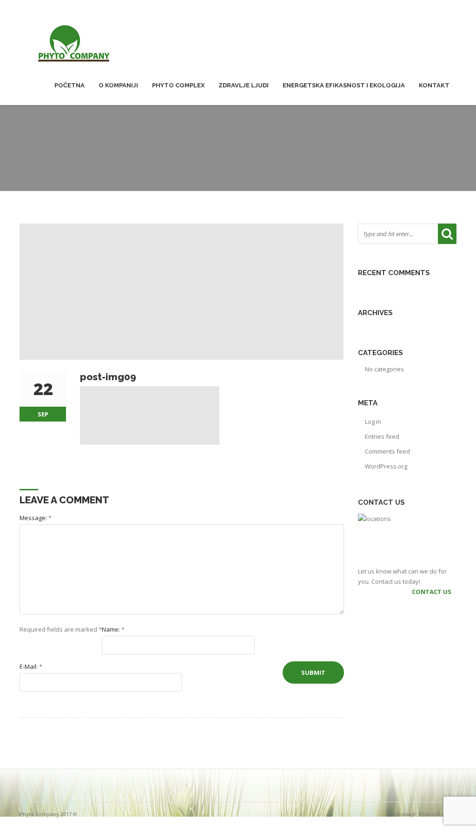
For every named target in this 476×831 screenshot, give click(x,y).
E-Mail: (31, 666)
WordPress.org (386, 466)
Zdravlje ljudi (243, 85)
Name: (113, 629)
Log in (373, 421)
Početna (69, 85)
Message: (36, 518)
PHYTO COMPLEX (178, 85)
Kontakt (434, 85)
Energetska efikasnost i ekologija (344, 85)
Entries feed (382, 436)
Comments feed (387, 451)
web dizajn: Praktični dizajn (422, 814)
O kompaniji (118, 85)
